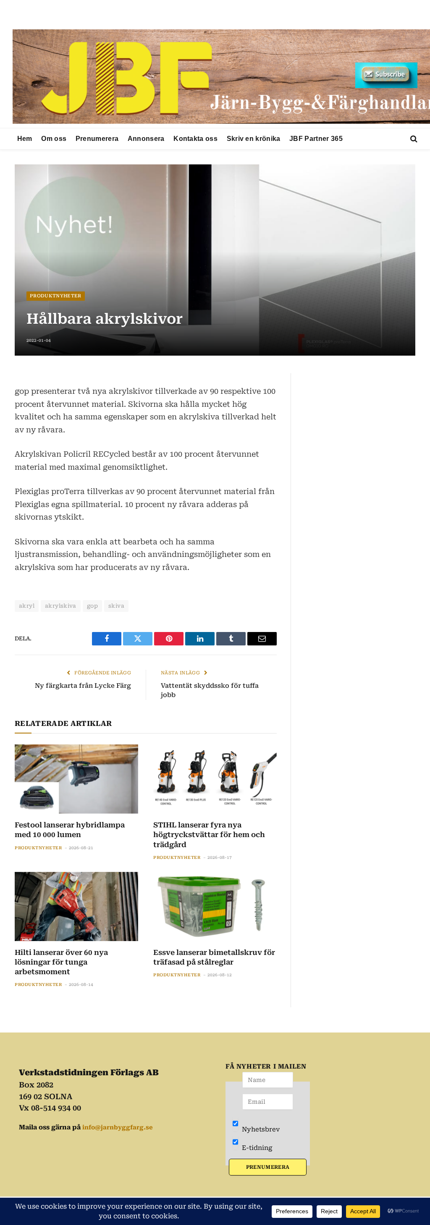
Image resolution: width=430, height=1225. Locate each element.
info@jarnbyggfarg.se (117, 1127)
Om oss (53, 138)
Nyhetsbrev (260, 1129)
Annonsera (146, 138)
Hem (24, 138)
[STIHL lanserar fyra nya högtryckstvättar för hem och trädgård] (215, 779)
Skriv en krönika (254, 138)
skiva (116, 606)
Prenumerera (97, 138)
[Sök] (413, 139)
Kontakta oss (195, 138)
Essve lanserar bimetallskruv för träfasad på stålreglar (214, 957)
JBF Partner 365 (316, 138)
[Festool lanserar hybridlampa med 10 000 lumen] (76, 779)
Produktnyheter (55, 296)
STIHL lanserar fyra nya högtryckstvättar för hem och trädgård (209, 834)
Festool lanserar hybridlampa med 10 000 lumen (70, 830)
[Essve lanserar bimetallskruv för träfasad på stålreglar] (215, 906)
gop (92, 606)
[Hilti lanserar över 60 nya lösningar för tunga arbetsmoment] (76, 906)
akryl (26, 606)
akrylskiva (60, 606)
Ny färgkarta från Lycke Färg (83, 685)
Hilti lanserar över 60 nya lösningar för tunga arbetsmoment (61, 962)
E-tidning (256, 1148)
